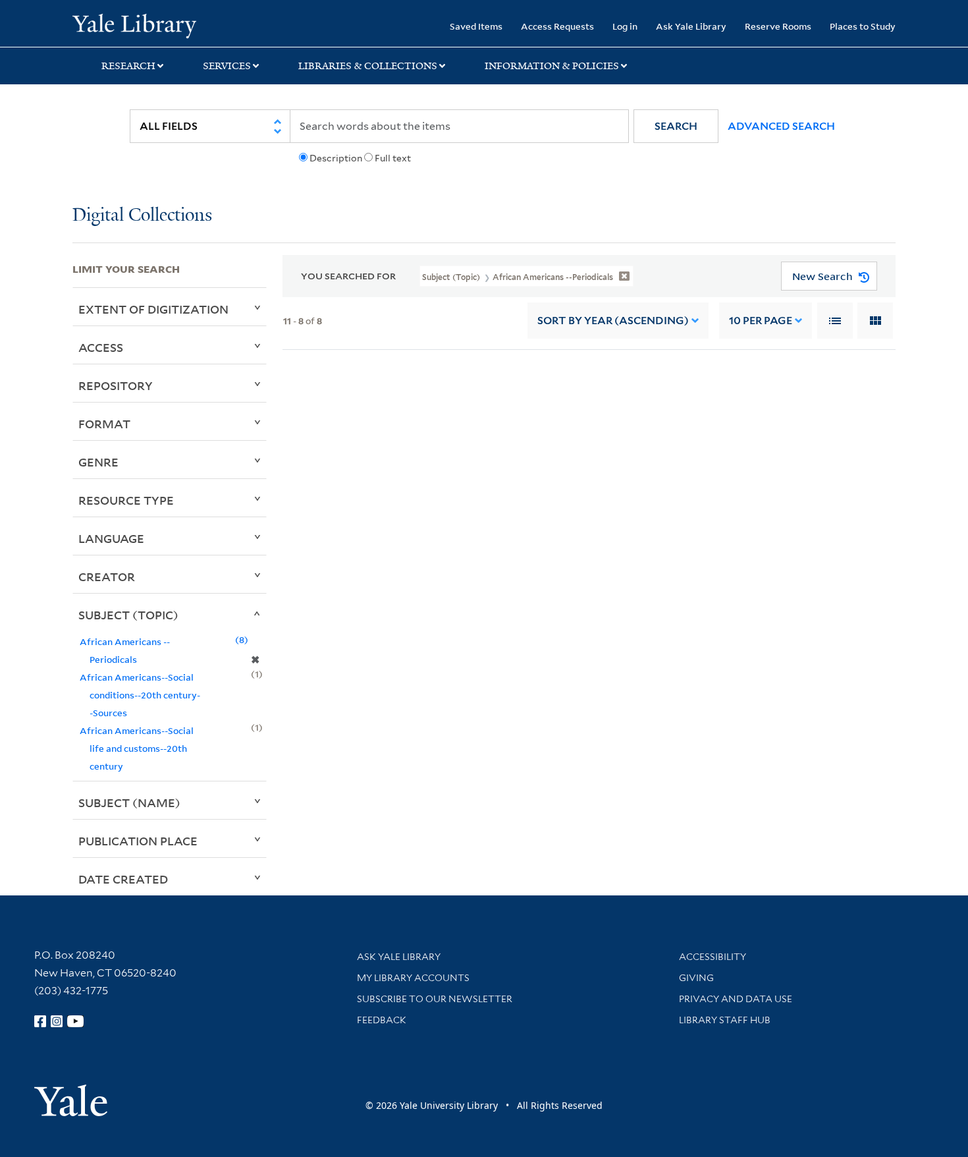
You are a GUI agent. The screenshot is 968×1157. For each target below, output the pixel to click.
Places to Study (863, 26)
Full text (393, 158)
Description (335, 158)
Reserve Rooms (778, 26)
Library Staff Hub (724, 1020)
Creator (106, 576)
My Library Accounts (413, 978)
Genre (98, 462)
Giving (696, 978)
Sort (613, 320)
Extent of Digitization (153, 309)
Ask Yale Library (691, 26)
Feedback (381, 1020)
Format (104, 424)
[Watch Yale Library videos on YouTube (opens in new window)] (75, 1021)
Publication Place (138, 841)
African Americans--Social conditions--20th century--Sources (140, 695)
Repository (115, 385)
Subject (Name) (129, 802)
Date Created (123, 879)
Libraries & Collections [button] (367, 65)
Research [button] (128, 65)
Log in (624, 26)
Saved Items (476, 26)
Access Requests (557, 26)
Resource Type (126, 500)
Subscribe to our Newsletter (434, 999)
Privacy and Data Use (735, 999)
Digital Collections (142, 216)
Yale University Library (134, 25)
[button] (675, 126)
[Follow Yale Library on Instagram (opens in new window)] (57, 1021)
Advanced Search (781, 126)
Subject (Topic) (128, 615)
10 (760, 320)
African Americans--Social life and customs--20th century (137, 748)
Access (100, 347)
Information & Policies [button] (552, 65)
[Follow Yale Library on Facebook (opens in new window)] (40, 1021)
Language (111, 538)
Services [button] (227, 65)
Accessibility (712, 956)
